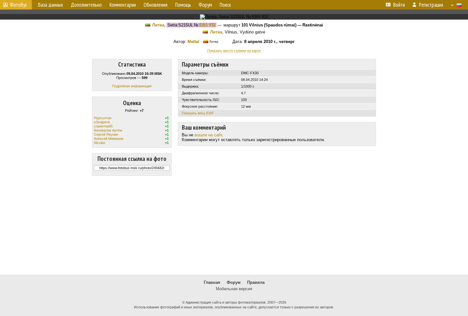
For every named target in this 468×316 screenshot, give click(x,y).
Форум (234, 282)
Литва (158, 25)
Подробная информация (132, 86)
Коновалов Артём (108, 130)
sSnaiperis (102, 122)
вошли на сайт (208, 135)
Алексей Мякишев (108, 138)
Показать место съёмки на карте (234, 51)
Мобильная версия (234, 288)
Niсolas (99, 143)
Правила (256, 282)
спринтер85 (103, 126)
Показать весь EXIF (198, 113)
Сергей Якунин (106, 134)
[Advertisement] (234, 225)
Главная (212, 282)
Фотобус (18, 4)
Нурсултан (102, 118)
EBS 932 (207, 25)
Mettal (193, 41)
